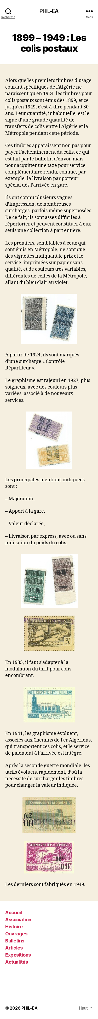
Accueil (13, 912)
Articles (13, 948)
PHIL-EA (49, 11)
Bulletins (14, 940)
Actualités (16, 962)
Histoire (13, 926)
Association (18, 919)
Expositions (18, 955)
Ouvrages (16, 933)
